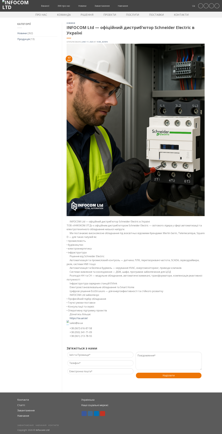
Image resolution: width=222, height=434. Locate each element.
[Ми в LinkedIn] (211, 5)
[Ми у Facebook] (200, 5)
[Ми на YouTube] (216, 5)
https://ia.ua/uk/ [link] (79, 318)
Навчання (23, 415)
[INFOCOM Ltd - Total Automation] (17, 6)
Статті (21, 405)
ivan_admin (102, 42)
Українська (87, 399)
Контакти (23, 399)
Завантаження (26, 410)
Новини (22, 33)
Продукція (23, 39)
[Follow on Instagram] (206, 5)
